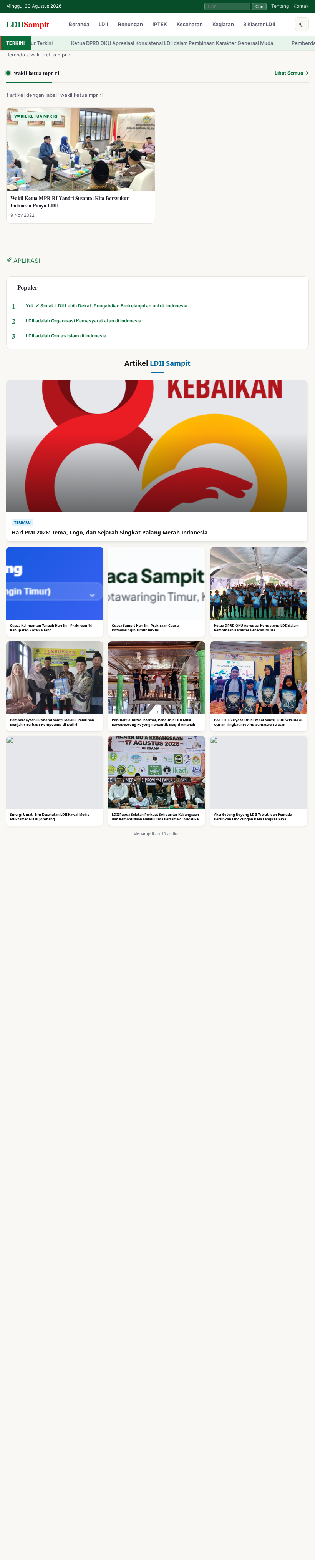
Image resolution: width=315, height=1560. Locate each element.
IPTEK (160, 25)
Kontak (301, 6)
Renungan (130, 25)
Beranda (79, 25)
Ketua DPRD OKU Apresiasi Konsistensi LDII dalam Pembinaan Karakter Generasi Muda (139, 43)
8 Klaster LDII (259, 25)
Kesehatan (190, 25)
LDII (27, 24)
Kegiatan (223, 25)
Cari (259, 6)
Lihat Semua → (292, 73)
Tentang (280, 6)
